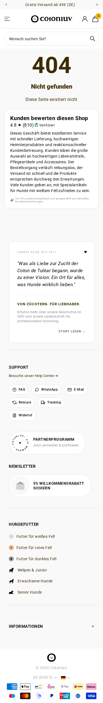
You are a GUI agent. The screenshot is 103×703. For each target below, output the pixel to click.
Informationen (26, 626)
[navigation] (6, 4)
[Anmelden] (85, 18)
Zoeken (93, 38)
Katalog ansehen (7, 19)
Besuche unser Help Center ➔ (34, 376)
